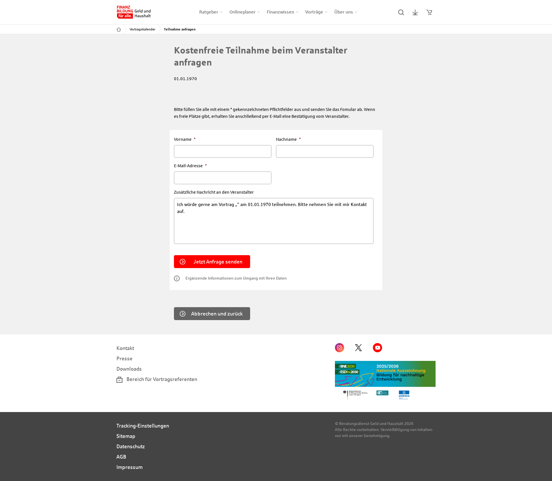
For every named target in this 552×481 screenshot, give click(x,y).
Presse (124, 358)
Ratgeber (208, 11)
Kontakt (125, 348)
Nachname (288, 139)
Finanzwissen (280, 11)
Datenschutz (130, 446)
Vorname (184, 139)
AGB (121, 457)
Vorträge (314, 11)
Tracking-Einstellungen (142, 426)
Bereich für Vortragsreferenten (161, 379)
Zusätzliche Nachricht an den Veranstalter (214, 192)
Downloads (129, 369)
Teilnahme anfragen (179, 29)
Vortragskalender (142, 29)
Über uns (343, 11)
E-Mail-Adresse (190, 165)
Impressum (129, 467)
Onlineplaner (242, 11)
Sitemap (125, 436)
